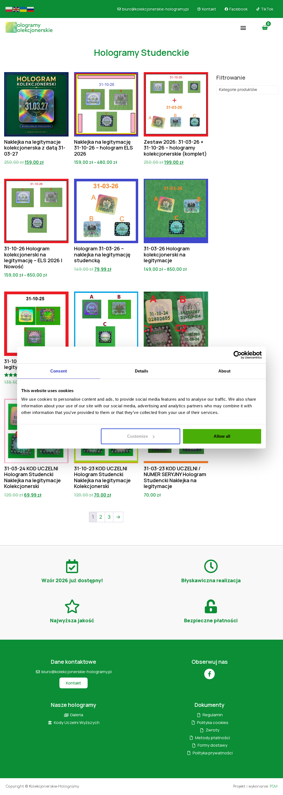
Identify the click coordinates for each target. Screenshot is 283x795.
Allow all (222, 436)
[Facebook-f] (209, 674)
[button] (243, 27)
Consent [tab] (58, 370)
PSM (273, 786)
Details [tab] (141, 370)
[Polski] (9, 9)
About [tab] (224, 370)
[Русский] (30, 9)
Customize (137, 436)
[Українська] (23, 9)
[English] (16, 9)
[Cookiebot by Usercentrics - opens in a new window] (237, 355)
